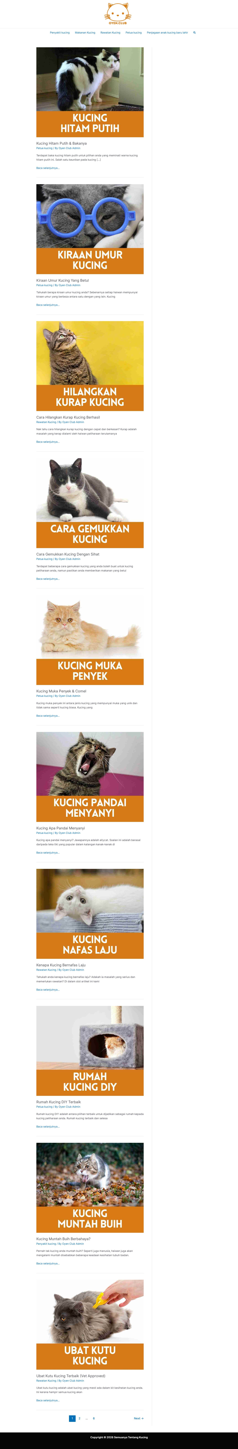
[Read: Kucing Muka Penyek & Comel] (90, 639)
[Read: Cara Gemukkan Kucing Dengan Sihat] (90, 502)
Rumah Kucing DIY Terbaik (58, 1102)
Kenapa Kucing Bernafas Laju (61, 965)
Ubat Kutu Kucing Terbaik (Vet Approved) (70, 1376)
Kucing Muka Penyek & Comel (61, 691)
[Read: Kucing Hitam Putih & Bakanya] (90, 92)
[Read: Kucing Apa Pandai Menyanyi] (90, 776)
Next (139, 1418)
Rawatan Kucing (46, 422)
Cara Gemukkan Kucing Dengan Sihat (67, 554)
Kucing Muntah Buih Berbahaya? (63, 1239)
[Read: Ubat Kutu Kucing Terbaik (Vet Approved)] (90, 1324)
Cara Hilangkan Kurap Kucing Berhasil (68, 417)
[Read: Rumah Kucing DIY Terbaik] (90, 1050)
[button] (194, 32)
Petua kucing (44, 148)
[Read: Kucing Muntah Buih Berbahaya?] (90, 1187)
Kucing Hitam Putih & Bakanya (61, 143)
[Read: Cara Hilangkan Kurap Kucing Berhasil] (90, 366)
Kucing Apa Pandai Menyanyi (60, 828)
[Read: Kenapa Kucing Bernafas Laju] (90, 913)
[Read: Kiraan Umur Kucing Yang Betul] (90, 229)
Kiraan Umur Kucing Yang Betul (62, 280)
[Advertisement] (181, 88)
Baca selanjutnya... (48, 168)
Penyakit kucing (46, 1243)
